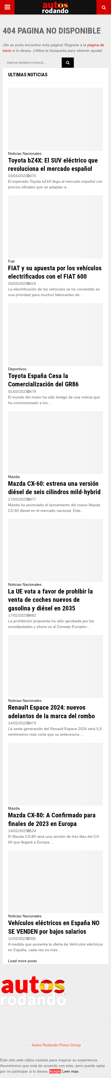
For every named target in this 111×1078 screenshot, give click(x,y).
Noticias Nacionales (24, 153)
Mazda (14, 477)
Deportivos (17, 369)
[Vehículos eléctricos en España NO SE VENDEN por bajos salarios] (55, 882)
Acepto (55, 1071)
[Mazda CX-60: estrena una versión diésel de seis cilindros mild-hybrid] (55, 442)
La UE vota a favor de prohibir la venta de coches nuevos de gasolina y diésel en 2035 (50, 600)
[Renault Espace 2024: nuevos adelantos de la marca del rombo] (55, 666)
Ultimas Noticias (27, 74)
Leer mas (70, 1071)
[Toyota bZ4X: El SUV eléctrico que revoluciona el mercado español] (55, 119)
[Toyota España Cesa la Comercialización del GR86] (55, 334)
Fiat (11, 261)
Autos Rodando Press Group (56, 1045)
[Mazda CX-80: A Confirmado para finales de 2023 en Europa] (55, 774)
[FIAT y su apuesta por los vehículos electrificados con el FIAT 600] (55, 226)
